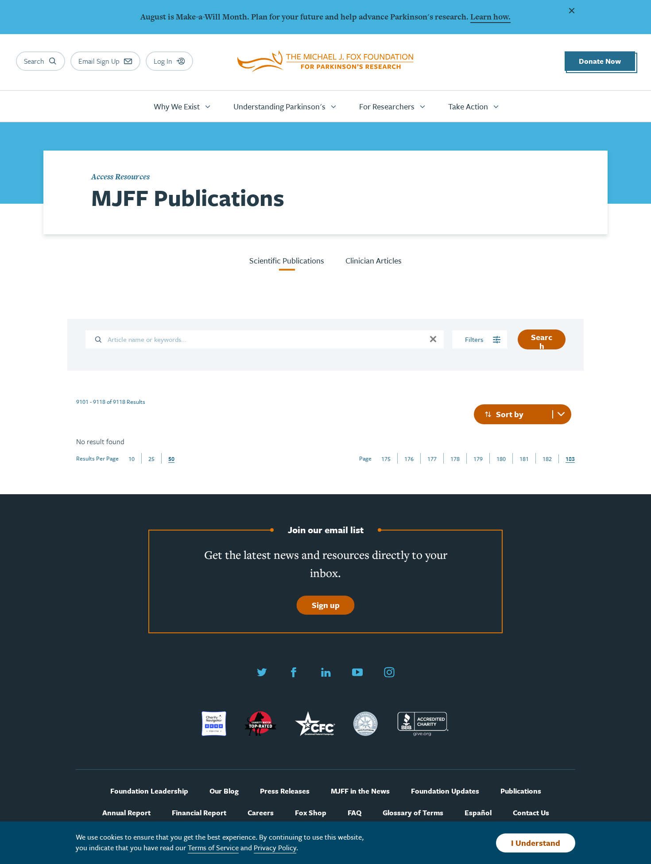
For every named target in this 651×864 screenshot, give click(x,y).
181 (524, 458)
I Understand (535, 843)
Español (478, 813)
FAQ (354, 813)
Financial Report (199, 813)
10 (131, 458)
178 (455, 458)
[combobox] (522, 414)
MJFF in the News (360, 791)
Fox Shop (310, 813)
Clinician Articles (373, 260)
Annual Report (126, 813)
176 (409, 458)
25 (151, 458)
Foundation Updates (445, 791)
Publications (520, 791)
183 (570, 459)
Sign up (326, 605)
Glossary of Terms (413, 813)
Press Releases (285, 791)
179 (478, 458)
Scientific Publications (286, 260)
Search (541, 340)
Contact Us (531, 813)
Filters (475, 339)
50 (171, 459)
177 (432, 458)
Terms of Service (213, 847)
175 (386, 458)
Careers (261, 813)
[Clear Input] (433, 339)
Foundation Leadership (149, 791)
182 (547, 458)
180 (501, 458)
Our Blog (224, 791)
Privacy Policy (275, 847)
